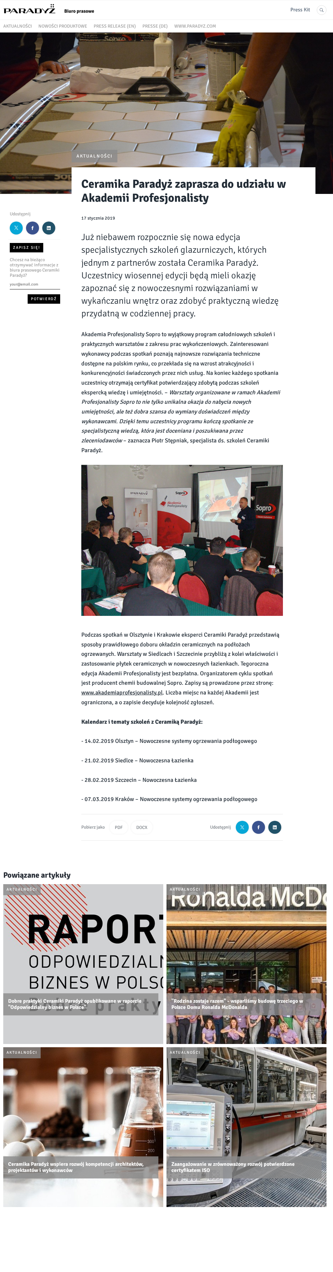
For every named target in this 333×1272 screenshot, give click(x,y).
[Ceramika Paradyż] (52, 16)
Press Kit (300, 9)
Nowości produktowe (62, 26)
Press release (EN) (115, 26)
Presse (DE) (155, 26)
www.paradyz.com (195, 26)
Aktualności (17, 26)
